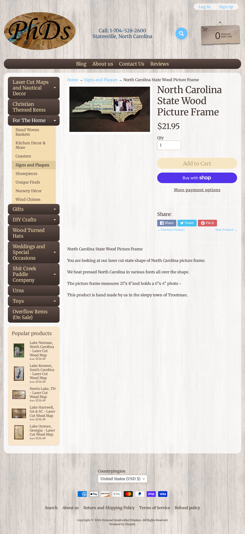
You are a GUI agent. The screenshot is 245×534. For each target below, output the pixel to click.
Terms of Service (154, 507)
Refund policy (187, 507)
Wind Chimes (28, 199)
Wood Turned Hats (29, 233)
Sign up (226, 7)
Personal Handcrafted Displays (121, 520)
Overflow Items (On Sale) (30, 314)
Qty (160, 137)
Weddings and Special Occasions (36, 252)
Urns (18, 290)
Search (51, 507)
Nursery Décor (29, 190)
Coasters (23, 156)
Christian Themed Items (29, 107)
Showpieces (26, 173)
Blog (81, 64)
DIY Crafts (36, 221)
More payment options (197, 189)
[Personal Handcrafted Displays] (40, 33)
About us (102, 64)
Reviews (159, 64)
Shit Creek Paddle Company (36, 274)
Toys (36, 302)
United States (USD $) (120, 478)
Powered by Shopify (122, 524)
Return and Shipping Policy (109, 507)
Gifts (36, 210)
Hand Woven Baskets (27, 132)
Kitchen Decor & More (30, 145)
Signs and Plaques (32, 165)
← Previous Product (171, 229)
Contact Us (131, 64)
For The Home (36, 121)
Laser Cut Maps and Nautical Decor (36, 87)
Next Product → (226, 229)
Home (72, 79)
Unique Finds (28, 182)
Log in (205, 7)
